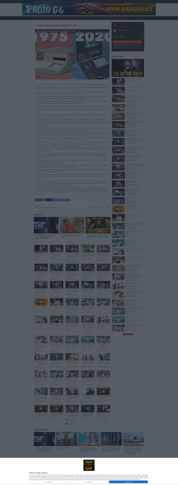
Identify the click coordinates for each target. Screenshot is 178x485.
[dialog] (89, 471)
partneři (35, 474)
